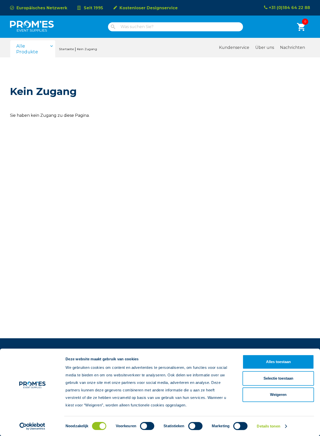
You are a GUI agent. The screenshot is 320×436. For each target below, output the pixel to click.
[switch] (143, 426)
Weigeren (278, 394)
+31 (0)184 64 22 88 (289, 7)
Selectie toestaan (278, 378)
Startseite (66, 49)
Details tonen (268, 426)
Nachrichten (292, 47)
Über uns (264, 47)
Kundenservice (234, 47)
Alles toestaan (278, 362)
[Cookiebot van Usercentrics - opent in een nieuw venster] (32, 426)
